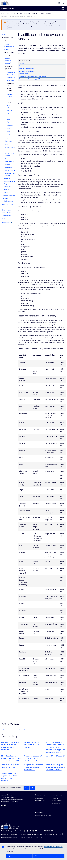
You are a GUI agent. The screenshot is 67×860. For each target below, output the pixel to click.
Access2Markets (6, 795)
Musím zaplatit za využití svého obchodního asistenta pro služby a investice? (55, 767)
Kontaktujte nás (48, 830)
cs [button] (59, 3)
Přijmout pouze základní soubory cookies (49, 856)
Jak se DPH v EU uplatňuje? (55, 756)
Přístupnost (38, 838)
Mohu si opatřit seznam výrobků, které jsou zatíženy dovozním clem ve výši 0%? (11, 758)
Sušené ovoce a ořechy (26, 68)
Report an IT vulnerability (9, 834)
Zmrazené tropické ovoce (27, 71)
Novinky (5, 730)
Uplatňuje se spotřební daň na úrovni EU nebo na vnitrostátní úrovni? (33, 758)
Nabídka (63, 9)
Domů (2, 13)
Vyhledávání (63, 3)
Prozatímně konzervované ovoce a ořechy (32, 76)
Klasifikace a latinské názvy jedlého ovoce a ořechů (35, 79)
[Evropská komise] (5, 3)
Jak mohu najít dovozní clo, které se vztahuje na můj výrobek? (33, 744)
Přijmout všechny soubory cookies (19, 856)
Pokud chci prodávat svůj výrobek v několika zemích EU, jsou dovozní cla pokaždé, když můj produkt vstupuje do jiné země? (55, 747)
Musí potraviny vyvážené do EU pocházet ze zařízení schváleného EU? (33, 767)
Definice (21, 63)
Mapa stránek (56, 803)
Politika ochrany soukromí (9, 838)
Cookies (58, 834)
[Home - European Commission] (13, 826)
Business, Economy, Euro (43, 815)
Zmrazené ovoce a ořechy (27, 66)
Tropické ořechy (24, 73)
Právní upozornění (26, 838)
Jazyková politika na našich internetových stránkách (37, 834)
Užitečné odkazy (24, 730)
